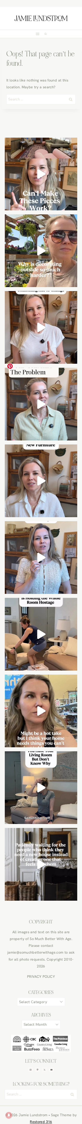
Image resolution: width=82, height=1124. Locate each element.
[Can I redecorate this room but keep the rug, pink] (41, 174)
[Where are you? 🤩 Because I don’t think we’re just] (41, 864)
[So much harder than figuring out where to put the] (41, 250)
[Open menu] (37, 34)
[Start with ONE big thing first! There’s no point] (41, 787)
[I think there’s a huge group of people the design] (41, 557)
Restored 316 (41, 1121)
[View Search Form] (45, 34)
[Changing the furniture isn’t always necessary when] (41, 480)
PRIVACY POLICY (41, 976)
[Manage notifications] (9, 1115)
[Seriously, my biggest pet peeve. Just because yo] (41, 634)
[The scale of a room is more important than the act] (41, 404)
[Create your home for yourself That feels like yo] (41, 711)
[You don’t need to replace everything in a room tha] (41, 327)
